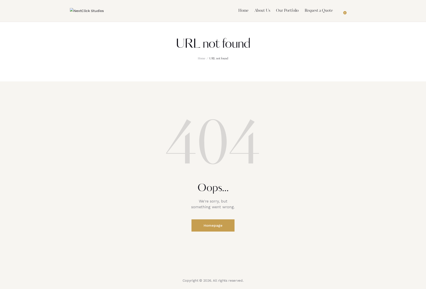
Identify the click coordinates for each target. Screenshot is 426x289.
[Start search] (353, 11)
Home (201, 58)
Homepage (213, 225)
